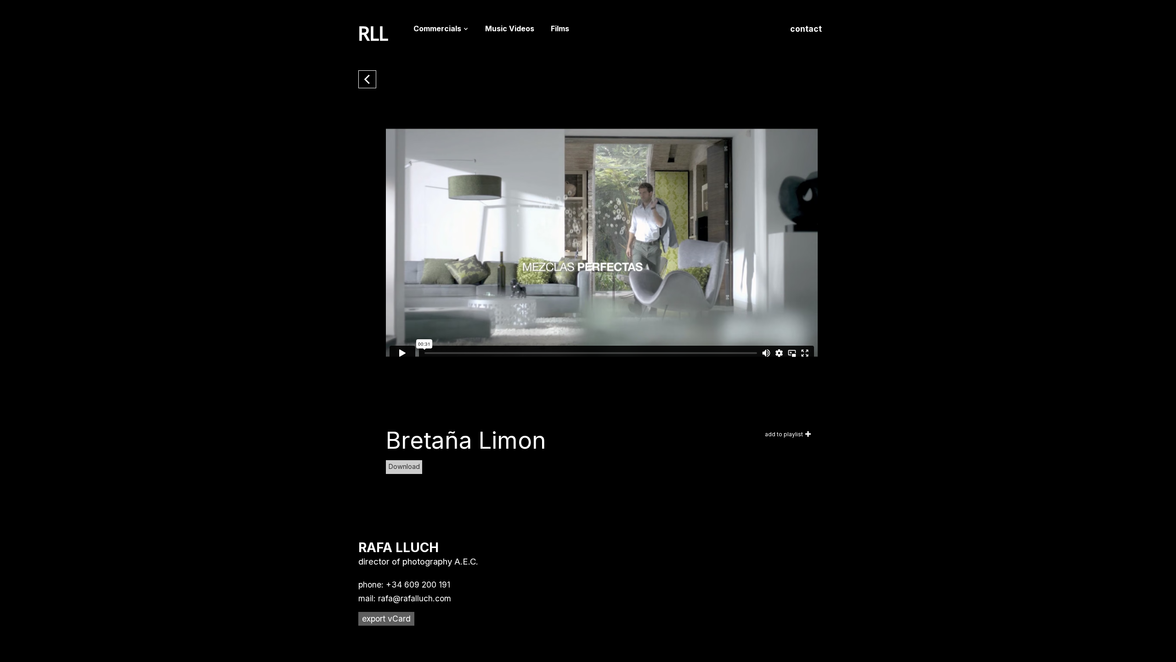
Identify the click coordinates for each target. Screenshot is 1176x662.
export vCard (386, 618)
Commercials (437, 28)
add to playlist (784, 434)
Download (404, 466)
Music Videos (509, 28)
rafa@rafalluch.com (414, 598)
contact (806, 29)
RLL (373, 34)
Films (560, 28)
